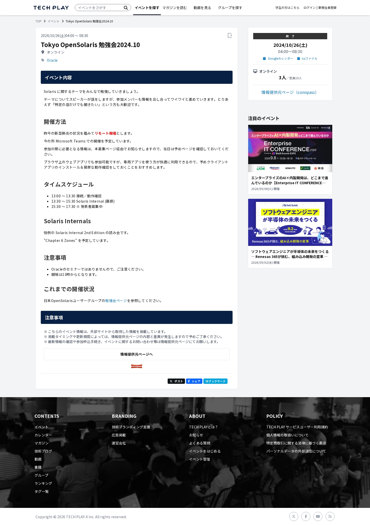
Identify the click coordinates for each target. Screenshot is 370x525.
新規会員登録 (327, 8)
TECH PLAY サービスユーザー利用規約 (297, 426)
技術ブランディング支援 (131, 426)
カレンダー (43, 434)
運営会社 (119, 442)
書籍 (38, 467)
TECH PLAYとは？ (203, 426)
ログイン (310, 8)
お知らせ (196, 434)
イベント (54, 21)
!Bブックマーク (215, 381)
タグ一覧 (41, 491)
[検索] (126, 8)
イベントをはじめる (205, 451)
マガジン (41, 442)
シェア (196, 381)
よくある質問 (199, 442)
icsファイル (309, 58)
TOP (38, 21)
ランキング (43, 483)
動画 (38, 459)
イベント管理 (199, 459)
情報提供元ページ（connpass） (290, 92)
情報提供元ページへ (136, 354)
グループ (41, 475)
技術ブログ (43, 451)
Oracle (52, 60)
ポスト (178, 381)
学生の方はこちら (287, 8)
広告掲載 (119, 434)
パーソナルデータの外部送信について (296, 451)
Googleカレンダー (280, 58)
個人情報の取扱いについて (287, 434)
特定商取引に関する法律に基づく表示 (296, 442)
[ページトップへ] (51, 8)
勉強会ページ (116, 300)
